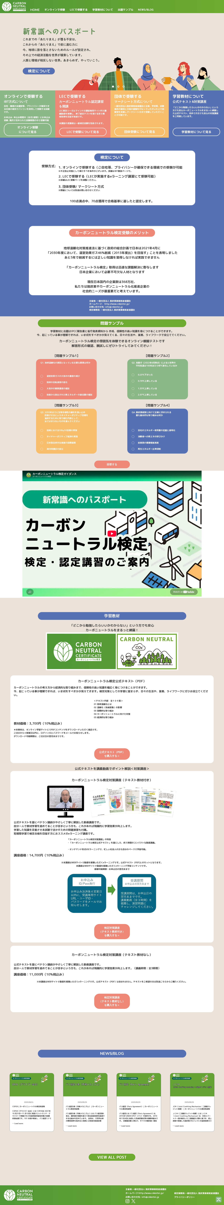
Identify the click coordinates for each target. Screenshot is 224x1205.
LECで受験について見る (83, 132)
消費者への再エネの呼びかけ (151, 436)
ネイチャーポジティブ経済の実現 (62, 436)
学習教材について (102, 9)
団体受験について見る (139, 131)
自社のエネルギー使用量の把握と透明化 (156, 430)
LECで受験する (79, 9)
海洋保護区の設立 (55, 449)
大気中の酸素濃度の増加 (58, 388)
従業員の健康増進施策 (148, 442)
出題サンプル (125, 9)
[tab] (113, 87)
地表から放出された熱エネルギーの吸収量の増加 (69, 394)
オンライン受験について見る (27, 129)
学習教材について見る (196, 132)
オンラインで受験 (54, 9)
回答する (112, 464)
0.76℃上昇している (147, 381)
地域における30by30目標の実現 (62, 430)
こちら (163, 981)
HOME (35, 10)
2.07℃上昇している (147, 394)
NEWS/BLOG (145, 9)
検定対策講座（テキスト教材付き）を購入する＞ (112, 931)
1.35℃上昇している (147, 388)
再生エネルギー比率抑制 (149, 449)
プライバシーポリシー (184, 1197)
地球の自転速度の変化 (57, 382)
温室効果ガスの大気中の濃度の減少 (63, 376)
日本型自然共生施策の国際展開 (61, 442)
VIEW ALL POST (112, 1157)
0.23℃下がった (145, 374)
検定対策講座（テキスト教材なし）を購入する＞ (112, 1001)
